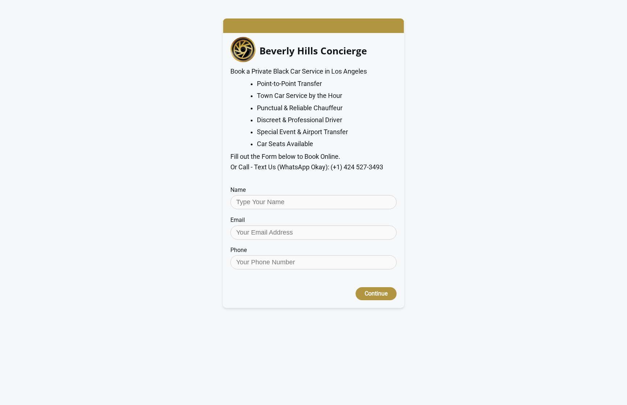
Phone (238, 250)
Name (238, 189)
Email (237, 219)
